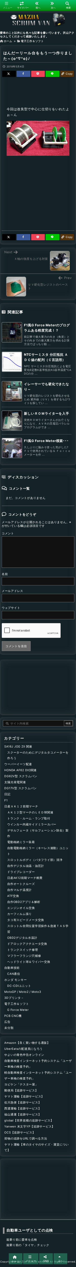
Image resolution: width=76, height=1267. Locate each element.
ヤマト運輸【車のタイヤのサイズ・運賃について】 (36, 1147)
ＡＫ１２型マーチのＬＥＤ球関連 (30, 812)
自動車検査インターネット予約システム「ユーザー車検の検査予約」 (38, 1063)
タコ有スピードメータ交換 (25, 920)
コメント (8, 533)
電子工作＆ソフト (32, 41)
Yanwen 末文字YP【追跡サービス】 (29, 1126)
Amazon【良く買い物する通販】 (27, 1043)
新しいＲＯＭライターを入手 (46, 413)
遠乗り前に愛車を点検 (21, 1239)
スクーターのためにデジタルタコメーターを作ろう (38, 755)
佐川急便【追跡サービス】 (22, 1102)
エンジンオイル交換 (21, 908)
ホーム (8, 41)
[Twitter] (9, 74)
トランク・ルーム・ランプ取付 (28, 818)
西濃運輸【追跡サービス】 (22, 1108)
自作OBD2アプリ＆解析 (23, 902)
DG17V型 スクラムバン (20, 788)
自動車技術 (12, 968)
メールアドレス (12, 591)
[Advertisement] (38, 91)
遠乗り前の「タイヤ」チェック (27, 1245)
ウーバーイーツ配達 (18, 764)
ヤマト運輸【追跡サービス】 (24, 1096)
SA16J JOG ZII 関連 (18, 746)
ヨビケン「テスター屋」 (21, 1084)
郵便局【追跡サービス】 (21, 1090)
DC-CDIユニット (19, 986)
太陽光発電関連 (15, 782)
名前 (5, 574)
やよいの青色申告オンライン (24, 1055)
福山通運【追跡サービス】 (22, 1114)
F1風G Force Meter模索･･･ (46, 441)
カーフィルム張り (19, 914)
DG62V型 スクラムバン (20, 776)
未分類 (8, 1028)
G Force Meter (18, 1010)
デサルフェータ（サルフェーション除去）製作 (38, 833)
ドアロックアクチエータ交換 (27, 944)
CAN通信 (13, 974)
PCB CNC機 (12, 1016)
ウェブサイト (11, 608)
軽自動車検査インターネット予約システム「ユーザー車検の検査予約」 (38, 1075)
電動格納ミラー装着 (21, 842)
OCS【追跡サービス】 (19, 1132)
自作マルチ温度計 (19, 890)
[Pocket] (38, 74)
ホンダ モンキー (15, 980)
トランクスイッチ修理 (22, 950)
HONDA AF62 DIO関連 (20, 770)
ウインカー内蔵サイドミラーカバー (31, 824)
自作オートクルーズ (21, 884)
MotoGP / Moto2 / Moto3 (22, 992)
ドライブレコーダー (21, 872)
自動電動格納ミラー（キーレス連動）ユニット (38, 851)
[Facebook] (23, 74)
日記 (7, 794)
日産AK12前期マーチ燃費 (24, 878)
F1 (6, 800)
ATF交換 (13, 896)
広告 (7, 1022)
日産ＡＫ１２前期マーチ (21, 806)
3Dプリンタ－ (14, 998)
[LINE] (52, 74)
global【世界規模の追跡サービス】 (28, 1120)
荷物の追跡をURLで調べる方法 (25, 1138)
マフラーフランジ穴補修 (24, 956)
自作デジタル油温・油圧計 (25, 866)
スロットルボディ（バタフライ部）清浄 (34, 860)
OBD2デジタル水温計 (22, 938)
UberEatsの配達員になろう (23, 1049)
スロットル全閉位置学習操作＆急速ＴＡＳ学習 (38, 929)
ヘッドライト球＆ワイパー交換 (28, 962)
